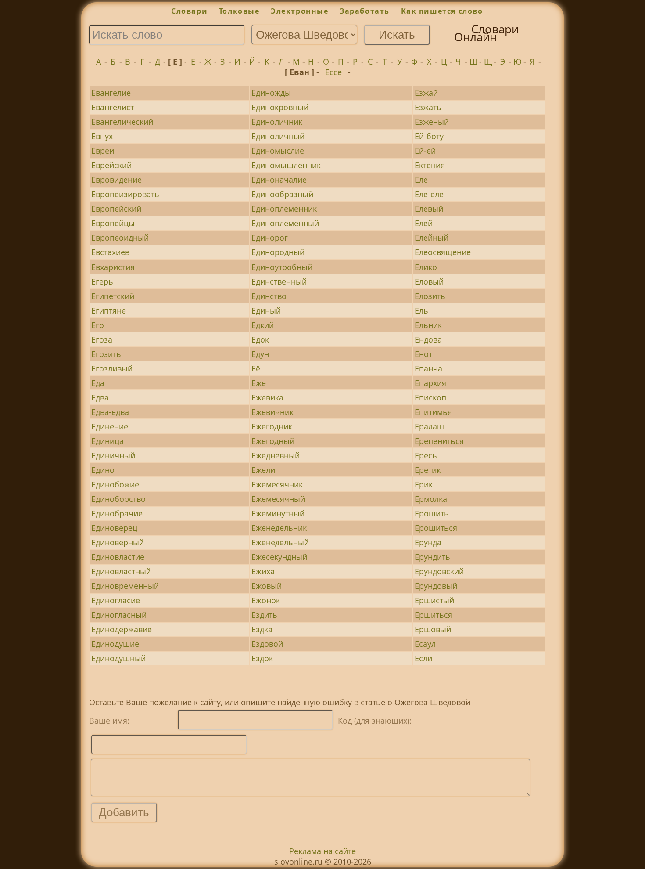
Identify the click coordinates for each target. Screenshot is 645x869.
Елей (424, 223)
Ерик (424, 484)
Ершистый (434, 600)
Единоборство (118, 499)
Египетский (112, 296)
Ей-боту (429, 136)
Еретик (428, 470)
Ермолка (431, 499)
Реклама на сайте (322, 851)
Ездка (261, 629)
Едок (260, 339)
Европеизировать (125, 194)
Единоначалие (279, 179)
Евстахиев (110, 252)
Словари (189, 11)
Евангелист (112, 107)
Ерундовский (439, 571)
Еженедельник (279, 528)
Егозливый (112, 368)
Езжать (428, 107)
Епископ (430, 397)
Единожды (271, 92)
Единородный (278, 252)
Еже (258, 383)
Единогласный (119, 614)
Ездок (262, 658)
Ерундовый (436, 586)
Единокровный (279, 107)
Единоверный (117, 542)
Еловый (429, 281)
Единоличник (276, 121)
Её (255, 368)
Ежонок (265, 600)
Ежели (263, 470)
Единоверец (114, 528)
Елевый (429, 208)
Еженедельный (280, 542)
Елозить (430, 296)
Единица (107, 441)
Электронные (299, 11)
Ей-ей (425, 150)
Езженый (432, 121)
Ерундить (432, 557)
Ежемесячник (277, 484)
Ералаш (429, 426)
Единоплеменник (284, 208)
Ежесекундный (279, 557)
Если (423, 658)
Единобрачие (117, 513)
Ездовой (267, 643)
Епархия (430, 383)
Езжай (426, 92)
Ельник (428, 325)
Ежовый (266, 586)
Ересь (426, 455)
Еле (421, 179)
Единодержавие (121, 629)
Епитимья (433, 412)
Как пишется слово (442, 11)
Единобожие (115, 484)
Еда (97, 383)
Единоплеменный (285, 223)
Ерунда (428, 542)
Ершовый (433, 629)
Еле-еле (429, 194)
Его (97, 325)
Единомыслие (277, 150)
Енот (423, 354)
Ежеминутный (278, 513)
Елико (426, 267)
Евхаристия (113, 267)
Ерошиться (436, 528)
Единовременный (125, 586)
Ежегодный (272, 441)
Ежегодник (271, 426)
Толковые (239, 11)
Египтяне (108, 310)
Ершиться (433, 614)
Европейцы (113, 223)
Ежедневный (275, 455)
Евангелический (122, 121)
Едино (103, 470)
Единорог (269, 237)
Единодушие (115, 643)
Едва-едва (110, 412)
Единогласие (115, 600)
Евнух (102, 136)
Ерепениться (439, 441)
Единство (269, 296)
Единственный (279, 281)
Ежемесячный (278, 499)
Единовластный (121, 571)
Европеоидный (120, 237)
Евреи (102, 150)
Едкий (262, 325)
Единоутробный (281, 267)
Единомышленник (286, 165)
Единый (266, 310)
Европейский (116, 208)
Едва (100, 397)
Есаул (425, 643)
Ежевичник (272, 412)
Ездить (264, 614)
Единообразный (282, 194)
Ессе (333, 72)
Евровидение (116, 179)
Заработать (365, 11)
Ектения (430, 165)
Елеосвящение (443, 252)
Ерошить (432, 513)
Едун (260, 354)
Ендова (428, 339)
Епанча (428, 368)
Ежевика (267, 397)
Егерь (102, 281)
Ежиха (263, 571)
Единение (109, 426)
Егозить (106, 354)
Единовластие (117, 557)
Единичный (113, 455)
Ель (421, 310)
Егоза (101, 339)
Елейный (431, 237)
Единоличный (278, 136)
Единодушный (118, 658)
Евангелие (111, 92)
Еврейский (111, 165)
